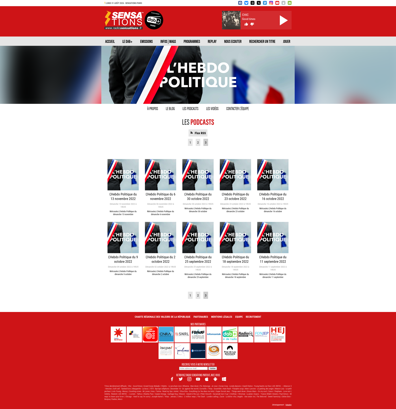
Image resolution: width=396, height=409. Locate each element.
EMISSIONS (146, 41)
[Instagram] (271, 3)
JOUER (286, 41)
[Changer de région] (154, 26)
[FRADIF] (198, 334)
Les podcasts (190, 108)
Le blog (170, 108)
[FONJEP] (261, 334)
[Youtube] (277, 3)
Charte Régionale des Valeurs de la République (162, 316)
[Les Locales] (150, 334)
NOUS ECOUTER (232, 41)
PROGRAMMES (192, 41)
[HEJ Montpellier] (277, 334)
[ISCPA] (166, 351)
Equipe (239, 316)
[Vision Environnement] (214, 351)
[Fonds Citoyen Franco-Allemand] (134, 334)
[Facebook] (240, 3)
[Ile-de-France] (118, 334)
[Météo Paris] (198, 351)
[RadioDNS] (246, 334)
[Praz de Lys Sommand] (230, 351)
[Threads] (252, 3)
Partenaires (201, 316)
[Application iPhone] (283, 3)
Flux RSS (200, 133)
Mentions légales (221, 316)
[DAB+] (230, 334)
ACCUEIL (110, 41)
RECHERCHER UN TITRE (262, 41)
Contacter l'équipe (237, 108)
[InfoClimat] (182, 351)
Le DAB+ (127, 41)
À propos (152, 108)
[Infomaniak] (214, 334)
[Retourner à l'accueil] (123, 26)
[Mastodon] (265, 3)
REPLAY (212, 41)
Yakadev (288, 404)
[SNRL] (182, 334)
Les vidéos (212, 108)
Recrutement (253, 316)
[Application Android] (290, 3)
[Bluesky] (246, 3)
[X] (259, 3)
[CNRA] (166, 334)
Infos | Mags (168, 41)
